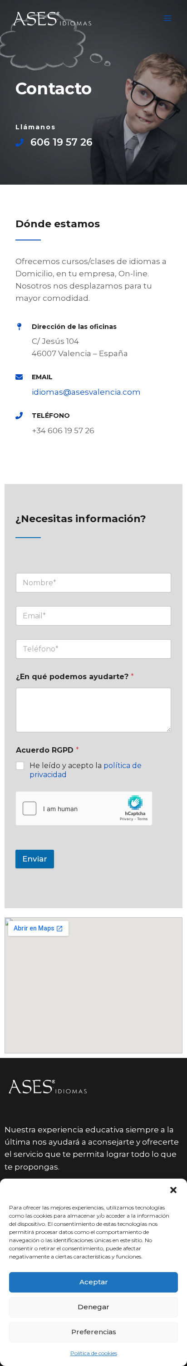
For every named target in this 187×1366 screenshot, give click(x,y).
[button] (173, 1190)
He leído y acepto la (86, 770)
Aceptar (93, 1282)
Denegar (93, 1306)
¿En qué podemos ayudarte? (75, 676)
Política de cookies (93, 1353)
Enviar (34, 858)
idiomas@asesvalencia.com (86, 392)
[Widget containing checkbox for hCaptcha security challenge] (84, 808)
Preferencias (93, 1331)
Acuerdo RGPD (47, 750)
